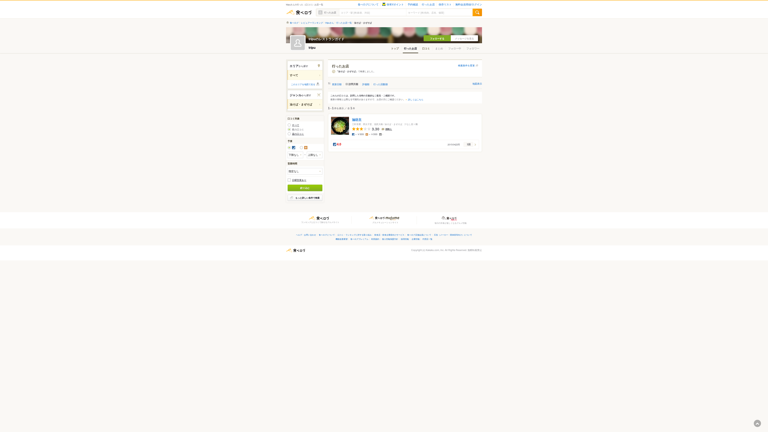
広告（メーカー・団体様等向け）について (453, 234)
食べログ (299, 12)
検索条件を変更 (466, 65)
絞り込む (305, 188)
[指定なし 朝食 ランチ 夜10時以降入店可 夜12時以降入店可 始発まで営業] (305, 171)
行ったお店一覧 (344, 22)
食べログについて (368, 4)
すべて (295, 125)
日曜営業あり (299, 180)
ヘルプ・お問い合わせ (306, 234)
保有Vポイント (395, 4)
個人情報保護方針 (390, 238)
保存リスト (445, 4)
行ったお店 (428, 4)
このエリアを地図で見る (303, 84)
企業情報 (416, 238)
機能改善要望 (342, 238)
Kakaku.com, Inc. (435, 250)
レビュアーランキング (312, 22)
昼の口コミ (298, 133)
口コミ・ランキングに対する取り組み (355, 234)
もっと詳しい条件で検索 (307, 197)
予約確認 (413, 4)
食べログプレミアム (359, 238)
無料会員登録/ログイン (468, 4)
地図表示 (477, 83)
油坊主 (357, 119)
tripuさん (329, 22)
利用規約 (375, 238)
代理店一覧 (427, 238)
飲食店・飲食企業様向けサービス (389, 234)
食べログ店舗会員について (419, 234)
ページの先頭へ (757, 423)
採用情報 (405, 238)
